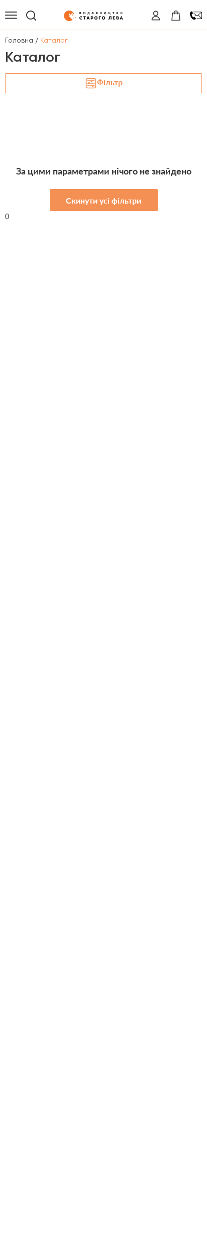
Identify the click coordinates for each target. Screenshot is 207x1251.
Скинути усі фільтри (103, 200)
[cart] (176, 16)
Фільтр (110, 82)
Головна (19, 40)
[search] (31, 16)
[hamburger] (11, 16)
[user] (156, 16)
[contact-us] (196, 16)
